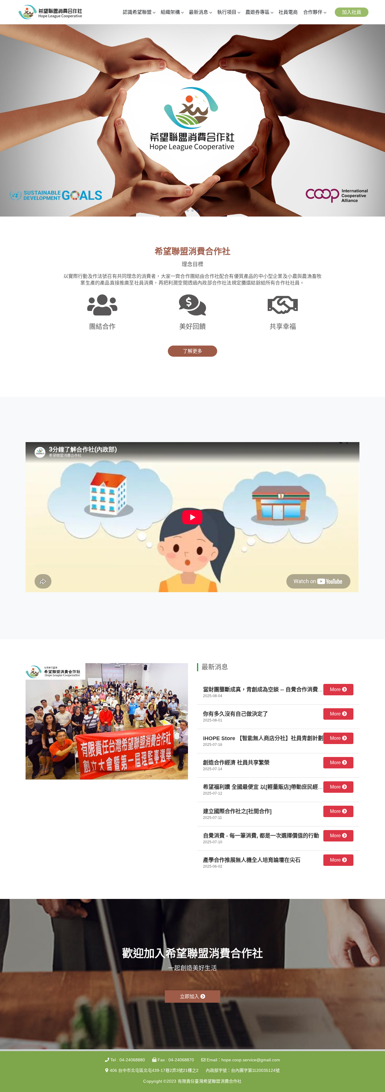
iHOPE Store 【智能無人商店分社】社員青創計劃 (263, 738)
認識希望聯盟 (137, 12)
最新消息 (198, 12)
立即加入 (190, 996)
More (336, 689)
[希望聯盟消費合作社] (50, 11)
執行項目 (226, 12)
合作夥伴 (312, 12)
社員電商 (288, 12)
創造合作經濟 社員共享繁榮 (236, 763)
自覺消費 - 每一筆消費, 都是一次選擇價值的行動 (261, 836)
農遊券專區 (257, 12)
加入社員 (351, 12)
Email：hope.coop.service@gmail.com (242, 1059)
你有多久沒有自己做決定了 (235, 714)
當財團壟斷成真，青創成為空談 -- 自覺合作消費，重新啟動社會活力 (285, 690)
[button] (187, 210)
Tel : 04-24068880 (127, 1059)
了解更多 (192, 351)
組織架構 (170, 12)
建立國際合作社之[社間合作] (237, 811)
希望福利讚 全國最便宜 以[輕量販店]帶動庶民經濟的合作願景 (276, 787)
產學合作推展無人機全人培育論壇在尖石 (251, 860)
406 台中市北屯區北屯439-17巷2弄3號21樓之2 (154, 1070)
